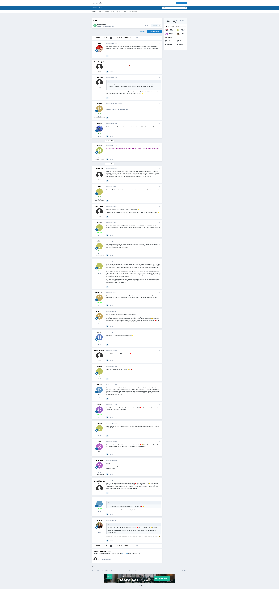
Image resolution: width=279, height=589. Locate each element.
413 (100, 136)
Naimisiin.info (97, 3)
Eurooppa (111, 26)
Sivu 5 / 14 (136, 37)
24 (100, 511)
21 (100, 344)
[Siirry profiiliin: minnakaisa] (99, 465)
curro (99, 404)
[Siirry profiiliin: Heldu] (99, 337)
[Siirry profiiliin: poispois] (99, 108)
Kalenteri (101, 11)
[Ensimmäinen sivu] (94, 38)
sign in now (125, 553)
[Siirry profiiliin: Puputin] (99, 390)
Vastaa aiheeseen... (106, 559)
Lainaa (111, 56)
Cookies (153, 585)
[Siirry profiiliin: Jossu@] (99, 227)
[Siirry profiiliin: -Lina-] (99, 504)
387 (100, 532)
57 (100, 235)
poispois (99, 103)
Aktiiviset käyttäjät (133, 11)
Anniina (99, 520)
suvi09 (182, 33)
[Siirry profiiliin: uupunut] (99, 128)
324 (100, 56)
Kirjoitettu (111, 43)
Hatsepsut (99, 145)
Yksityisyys (139, 585)
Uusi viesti (142, 31)
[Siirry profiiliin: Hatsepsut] (99, 150)
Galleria (107, 11)
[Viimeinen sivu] (131, 38)
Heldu (99, 332)
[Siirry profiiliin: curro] (99, 409)
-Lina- (99, 499)
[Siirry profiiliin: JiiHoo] (99, 191)
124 (100, 157)
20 (100, 116)
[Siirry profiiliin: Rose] (95, 25)
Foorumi (94, 11)
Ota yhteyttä (147, 585)
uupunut (99, 123)
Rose (104, 24)
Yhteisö (95, 7)
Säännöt (118, 11)
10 (121, 37)
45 (100, 199)
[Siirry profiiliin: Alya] (99, 48)
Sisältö (100, 7)
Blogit (112, 11)
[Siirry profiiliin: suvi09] (178, 34)
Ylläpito (124, 11)
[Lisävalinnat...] (159, 43)
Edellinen (98, 37)
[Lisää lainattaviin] (107, 56)
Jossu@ (99, 222)
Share (147, 25)
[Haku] (185, 8)
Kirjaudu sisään (169, 3)
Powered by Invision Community (139, 586)
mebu (170, 29)
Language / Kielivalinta (129, 585)
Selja (99, 441)
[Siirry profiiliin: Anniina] (99, 525)
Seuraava (126, 37)
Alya (99, 43)
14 (100, 305)
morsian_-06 (99, 292)
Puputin (99, 384)
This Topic (179, 7)
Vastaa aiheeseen (154, 31)
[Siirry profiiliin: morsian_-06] (99, 297)
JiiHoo (99, 186)
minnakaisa (99, 460)
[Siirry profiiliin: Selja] (99, 446)
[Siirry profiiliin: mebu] (166, 30)
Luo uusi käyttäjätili (181, 2)
